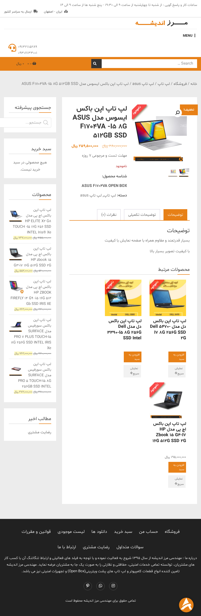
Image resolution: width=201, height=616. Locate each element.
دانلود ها (99, 532)
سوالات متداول (129, 547)
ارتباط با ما (67, 547)
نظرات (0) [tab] (108, 214)
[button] (177, 112)
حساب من (148, 532)
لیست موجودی (71, 532)
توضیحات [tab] (175, 214)
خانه (193, 84)
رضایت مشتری (96, 547)
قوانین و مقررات (36, 532)
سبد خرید (123, 532)
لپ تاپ (164, 84)
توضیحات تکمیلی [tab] (142, 214)
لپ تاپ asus (143, 84)
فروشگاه (180, 84)
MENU (187, 36)
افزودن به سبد (178, 357)
